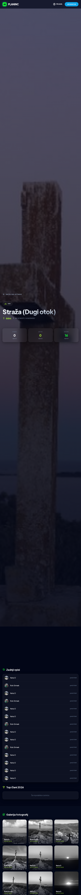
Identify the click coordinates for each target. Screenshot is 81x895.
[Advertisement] (40, 648)
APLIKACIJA (71, 4)
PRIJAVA (57, 4)
